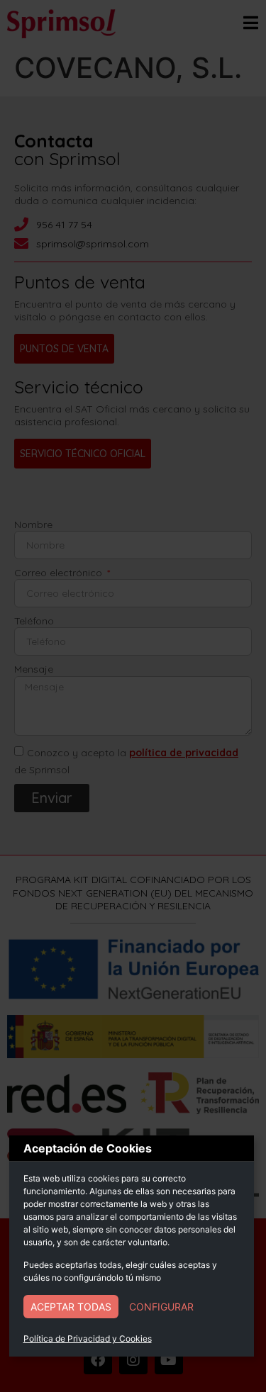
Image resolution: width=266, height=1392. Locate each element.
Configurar (161, 1307)
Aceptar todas (71, 1307)
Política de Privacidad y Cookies (87, 1338)
